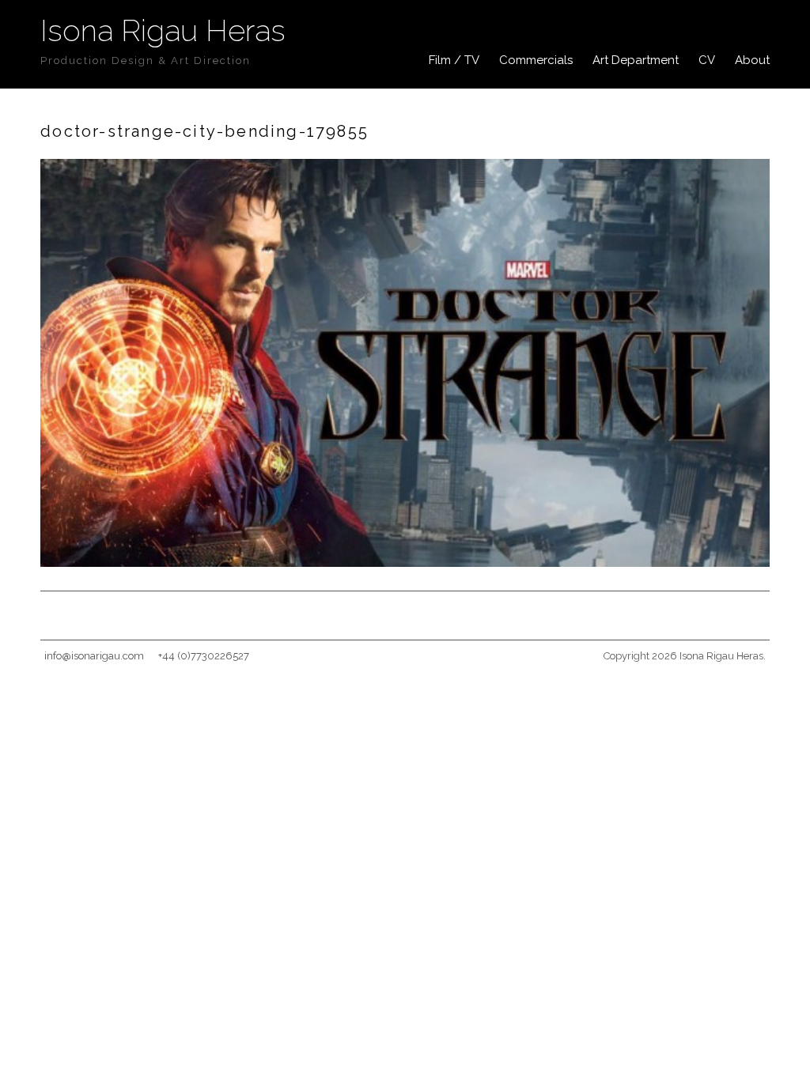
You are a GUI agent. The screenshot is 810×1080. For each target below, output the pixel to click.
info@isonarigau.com (94, 656)
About (752, 60)
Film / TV (454, 60)
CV (706, 60)
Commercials (536, 60)
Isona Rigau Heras (163, 30)
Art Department (635, 60)
